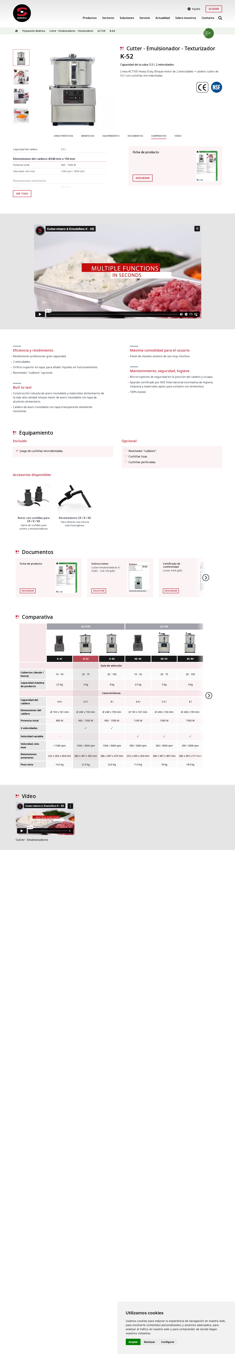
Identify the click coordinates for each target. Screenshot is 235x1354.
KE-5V (164, 658)
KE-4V (138, 658)
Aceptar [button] (133, 1341)
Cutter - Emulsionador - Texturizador (170, 48)
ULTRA (164, 626)
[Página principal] (22, 13)
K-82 (112, 658)
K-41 (59, 658)
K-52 (85, 658)
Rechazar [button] (149, 1341)
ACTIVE (85, 626)
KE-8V (190, 658)
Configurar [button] (167, 1341)
